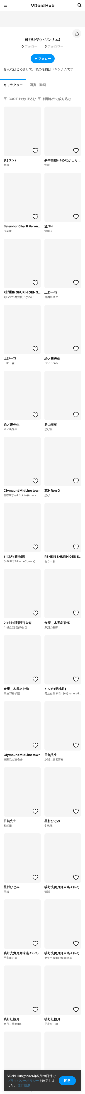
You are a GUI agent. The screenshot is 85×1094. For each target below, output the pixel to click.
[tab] (13, 84)
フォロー (44, 58)
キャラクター (13, 85)
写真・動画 (38, 85)
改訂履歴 (24, 1085)
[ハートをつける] (35, 150)
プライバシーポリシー (23, 1080)
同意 (67, 1080)
